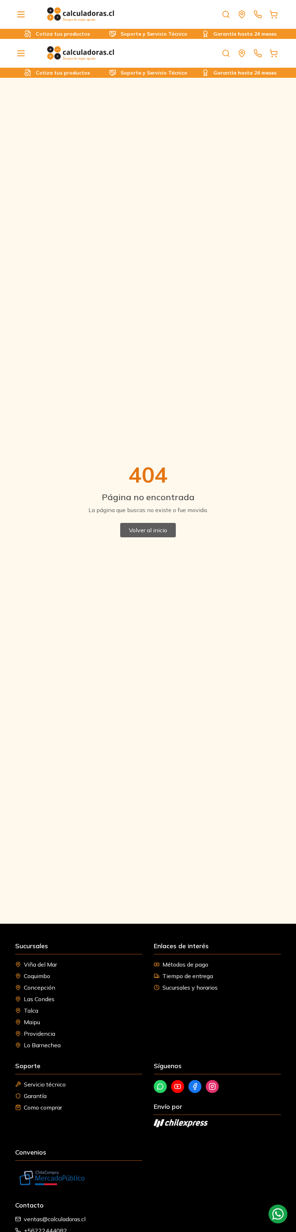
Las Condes (39, 999)
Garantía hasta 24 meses (237, 34)
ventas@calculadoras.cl (55, 1219)
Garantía (35, 1095)
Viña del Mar (40, 964)
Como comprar (43, 1107)
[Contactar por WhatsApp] (278, 1214)
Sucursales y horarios (190, 987)
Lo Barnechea (42, 1045)
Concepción (39, 987)
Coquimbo (37, 976)
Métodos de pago (185, 964)
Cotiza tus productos (55, 34)
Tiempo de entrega (187, 976)
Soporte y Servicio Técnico (146, 34)
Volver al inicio (148, 530)
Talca (31, 1010)
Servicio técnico (45, 1084)
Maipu (32, 1022)
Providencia (39, 1033)
